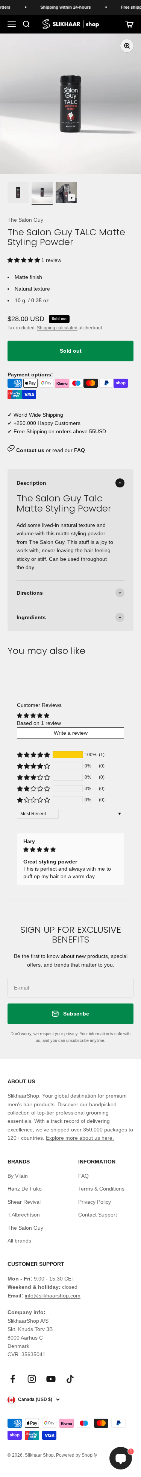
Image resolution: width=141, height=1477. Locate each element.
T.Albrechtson (24, 1215)
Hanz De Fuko (25, 1189)
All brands (19, 1241)
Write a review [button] (71, 733)
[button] (24, 260)
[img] (70, 850)
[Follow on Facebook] (13, 1379)
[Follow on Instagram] (32, 1379)
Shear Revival (24, 1202)
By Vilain (18, 1176)
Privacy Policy (94, 1202)
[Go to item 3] (66, 193)
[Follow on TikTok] (70, 1379)
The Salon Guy (25, 220)
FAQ (83, 1176)
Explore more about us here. (80, 1138)
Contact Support (97, 1215)
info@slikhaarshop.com (52, 1296)
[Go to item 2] (42, 193)
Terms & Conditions (101, 1189)
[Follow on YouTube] (51, 1379)
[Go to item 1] (18, 193)
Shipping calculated (57, 327)
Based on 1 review (39, 723)
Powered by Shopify (76, 1455)
